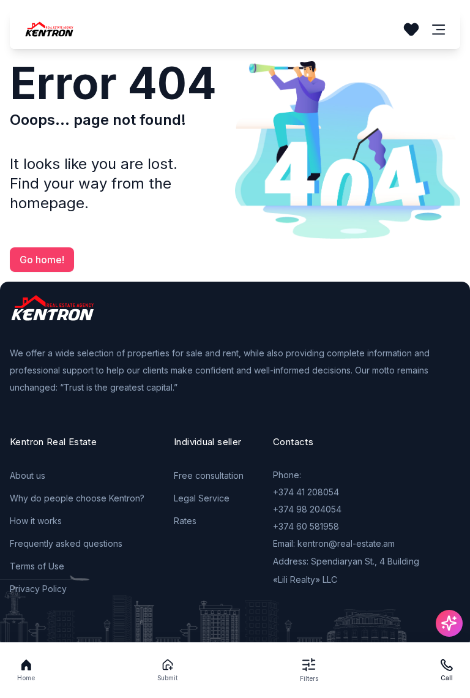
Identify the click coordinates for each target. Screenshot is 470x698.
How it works (36, 521)
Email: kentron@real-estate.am (334, 543)
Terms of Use (37, 566)
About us (27, 475)
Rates (185, 521)
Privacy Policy (38, 589)
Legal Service (201, 498)
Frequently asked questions (66, 543)
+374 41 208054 (306, 492)
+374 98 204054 (307, 509)
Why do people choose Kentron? (77, 498)
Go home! (42, 259)
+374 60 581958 (306, 526)
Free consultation (209, 475)
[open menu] (439, 29)
